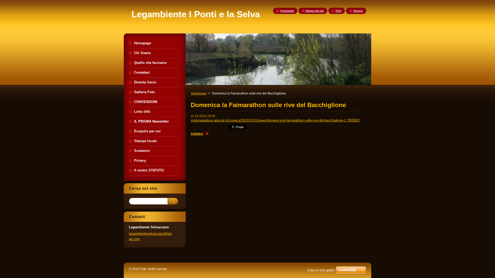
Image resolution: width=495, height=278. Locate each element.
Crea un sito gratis (321, 270)
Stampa (358, 10)
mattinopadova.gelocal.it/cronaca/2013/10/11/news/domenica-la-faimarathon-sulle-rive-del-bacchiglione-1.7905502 (275, 120)
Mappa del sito (315, 10)
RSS (338, 10)
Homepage (199, 93)
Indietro (197, 134)
